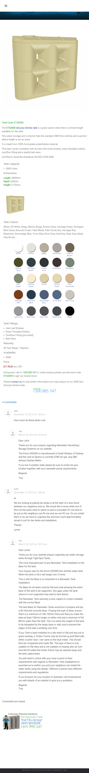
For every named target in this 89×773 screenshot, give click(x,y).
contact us (16, 381)
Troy (20, 431)
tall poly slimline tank (26, 127)
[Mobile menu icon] (5, 5)
